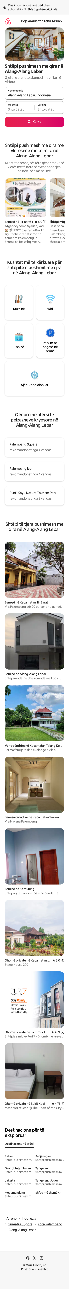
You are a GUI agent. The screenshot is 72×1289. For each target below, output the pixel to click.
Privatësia (27, 1269)
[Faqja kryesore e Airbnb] (8, 21)
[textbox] (19, 109)
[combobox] (34, 95)
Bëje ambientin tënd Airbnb (41, 21)
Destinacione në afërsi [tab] (19, 1144)
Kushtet (43, 1269)
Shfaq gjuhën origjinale (42, 9)
